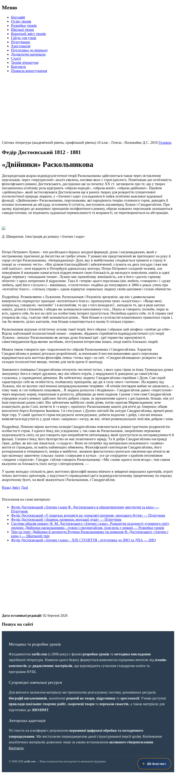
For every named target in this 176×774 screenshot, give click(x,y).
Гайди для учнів (23, 38)
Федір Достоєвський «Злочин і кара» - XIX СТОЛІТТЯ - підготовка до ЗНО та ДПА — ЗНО (83, 540)
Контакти (18, 67)
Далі (24, 487)
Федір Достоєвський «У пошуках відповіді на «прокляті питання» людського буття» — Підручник (88, 515)
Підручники (20, 42)
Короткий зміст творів (28, 34)
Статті (16, 58)
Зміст (16, 487)
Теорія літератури (24, 62)
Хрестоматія (20, 46)
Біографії (18, 17)
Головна (165, 142)
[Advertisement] (88, 109)
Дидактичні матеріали (28, 54)
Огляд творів (21, 21)
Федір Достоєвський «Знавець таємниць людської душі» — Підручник (66, 519)
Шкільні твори (22, 30)
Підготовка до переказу (29, 50)
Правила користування (29, 71)
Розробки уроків (24, 25)
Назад (6, 487)
